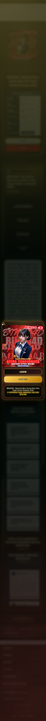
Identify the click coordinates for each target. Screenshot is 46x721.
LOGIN (23, 372)
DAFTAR (23, 379)
